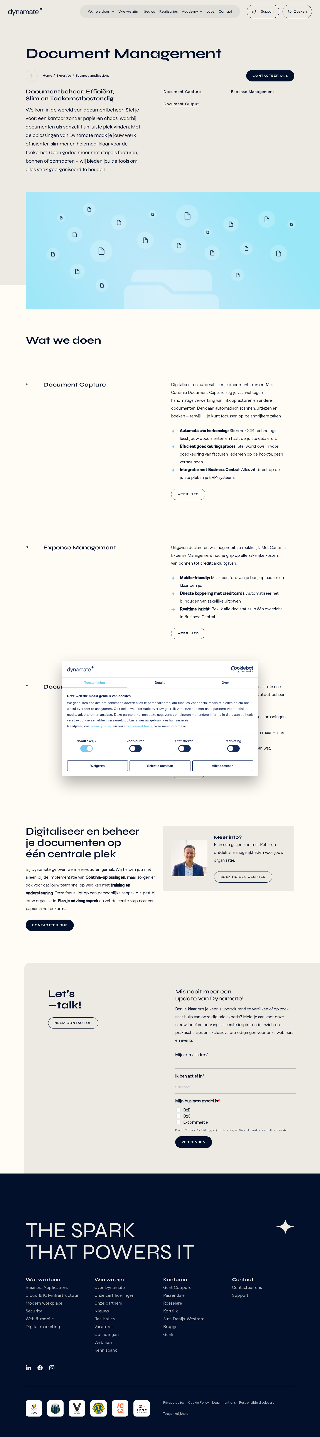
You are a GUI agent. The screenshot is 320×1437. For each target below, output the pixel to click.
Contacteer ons (247, 1288)
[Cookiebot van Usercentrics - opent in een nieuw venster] (234, 669)
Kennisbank (105, 1350)
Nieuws (101, 1311)
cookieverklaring (139, 726)
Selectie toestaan (160, 766)
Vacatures (104, 1327)
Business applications (93, 76)
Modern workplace (44, 1303)
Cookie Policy (198, 1403)
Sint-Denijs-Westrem (184, 1319)
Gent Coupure (177, 1288)
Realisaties (104, 1319)
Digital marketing (43, 1327)
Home (47, 76)
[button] (101, 11)
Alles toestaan (222, 766)
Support (240, 1295)
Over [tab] (225, 683)
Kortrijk (170, 1311)
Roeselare (172, 1303)
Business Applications (47, 1288)
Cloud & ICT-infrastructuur (52, 1295)
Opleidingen (106, 1335)
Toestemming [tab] (94, 683)
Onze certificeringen (114, 1295)
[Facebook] (40, 1367)
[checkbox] (235, 1115)
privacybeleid (102, 726)
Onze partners (108, 1303)
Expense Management (252, 92)
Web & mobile (40, 1319)
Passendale (174, 1295)
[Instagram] (51, 1367)
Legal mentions (224, 1403)
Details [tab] (160, 683)
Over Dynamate (109, 1288)
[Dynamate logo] (25, 11)
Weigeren (97, 766)
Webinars (103, 1343)
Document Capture (182, 92)
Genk (168, 1335)
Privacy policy (174, 1403)
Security (34, 1311)
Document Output (181, 104)
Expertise (63, 76)
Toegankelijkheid (176, 1414)
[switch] (135, 748)
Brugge (170, 1327)
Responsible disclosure (257, 1403)
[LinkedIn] (28, 1367)
